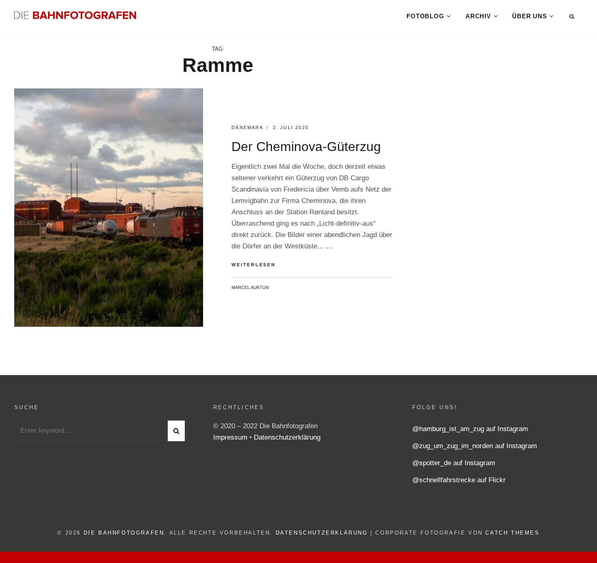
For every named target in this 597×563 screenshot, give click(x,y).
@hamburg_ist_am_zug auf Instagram (470, 429)
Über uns (529, 16)
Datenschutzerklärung (287, 437)
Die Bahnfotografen (124, 533)
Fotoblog (425, 16)
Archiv (478, 16)
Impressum (231, 437)
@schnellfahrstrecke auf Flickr (459, 480)
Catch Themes (512, 533)
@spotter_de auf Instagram (453, 463)
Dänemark (247, 127)
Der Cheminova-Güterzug (306, 146)
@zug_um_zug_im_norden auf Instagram (474, 446)
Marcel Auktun (250, 287)
